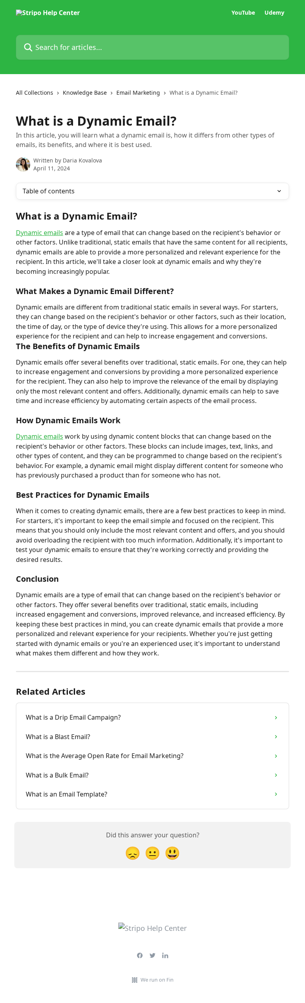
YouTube (243, 12)
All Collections (34, 92)
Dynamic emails (39, 232)
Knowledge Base (85, 92)
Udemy (274, 12)
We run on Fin (157, 979)
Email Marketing (138, 92)
